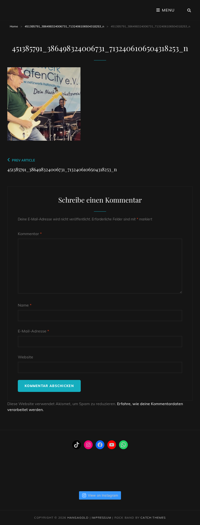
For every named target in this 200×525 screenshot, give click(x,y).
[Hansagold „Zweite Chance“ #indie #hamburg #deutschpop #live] (141, 476)
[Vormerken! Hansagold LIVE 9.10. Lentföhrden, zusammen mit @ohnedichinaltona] (37, 476)
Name (24, 305)
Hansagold (78, 517)
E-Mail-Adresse (33, 331)
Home (14, 26)
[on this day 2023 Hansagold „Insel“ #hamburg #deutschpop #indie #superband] (17, 476)
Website (25, 356)
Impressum (101, 517)
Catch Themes (153, 517)
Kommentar (30, 233)
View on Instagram (103, 495)
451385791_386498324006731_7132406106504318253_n (64, 26)
